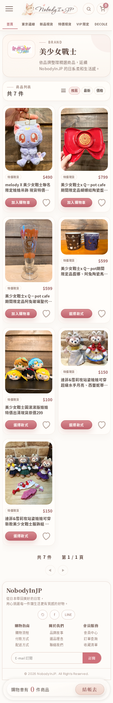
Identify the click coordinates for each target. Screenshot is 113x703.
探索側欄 (63, 90)
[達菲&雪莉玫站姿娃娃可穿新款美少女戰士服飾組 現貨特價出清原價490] (28, 473)
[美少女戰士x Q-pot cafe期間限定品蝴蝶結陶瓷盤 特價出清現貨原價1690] (84, 139)
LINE (68, 614)
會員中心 (91, 632)
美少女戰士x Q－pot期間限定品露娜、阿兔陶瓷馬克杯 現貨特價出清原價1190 (84, 271)
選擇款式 (76, 313)
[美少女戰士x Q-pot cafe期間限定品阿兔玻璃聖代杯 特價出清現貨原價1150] (28, 250)
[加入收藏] (45, 202)
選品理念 (57, 638)
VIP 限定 (83, 24)
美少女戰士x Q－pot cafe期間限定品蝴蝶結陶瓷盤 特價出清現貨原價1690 (83, 187)
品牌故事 (57, 632)
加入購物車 (20, 202)
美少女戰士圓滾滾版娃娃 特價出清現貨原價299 (26, 410)
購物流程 (22, 632)
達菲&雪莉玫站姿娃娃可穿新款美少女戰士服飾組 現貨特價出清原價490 (28, 521)
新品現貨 (46, 24)
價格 (99, 90)
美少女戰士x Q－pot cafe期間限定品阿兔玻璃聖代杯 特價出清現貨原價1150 (28, 298)
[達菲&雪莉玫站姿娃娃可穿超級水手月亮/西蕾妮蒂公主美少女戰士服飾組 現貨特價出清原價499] (84, 348)
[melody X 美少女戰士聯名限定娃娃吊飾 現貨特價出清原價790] (28, 139)
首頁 (10, 24)
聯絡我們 (57, 645)
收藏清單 (91, 645)
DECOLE (101, 24)
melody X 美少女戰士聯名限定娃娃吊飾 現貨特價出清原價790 (28, 187)
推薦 (74, 90)
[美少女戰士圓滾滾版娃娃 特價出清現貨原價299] (28, 361)
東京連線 (28, 24)
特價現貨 (64, 24)
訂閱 (92, 658)
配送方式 (22, 645)
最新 (87, 90)
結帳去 (89, 689)
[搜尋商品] (88, 9)
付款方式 (22, 638)
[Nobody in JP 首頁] (49, 9)
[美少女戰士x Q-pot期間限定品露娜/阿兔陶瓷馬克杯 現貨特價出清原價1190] (84, 237)
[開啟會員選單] (9, 9)
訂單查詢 (91, 638)
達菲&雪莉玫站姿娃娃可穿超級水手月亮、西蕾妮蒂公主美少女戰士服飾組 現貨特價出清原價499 (84, 382)
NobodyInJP (24, 590)
